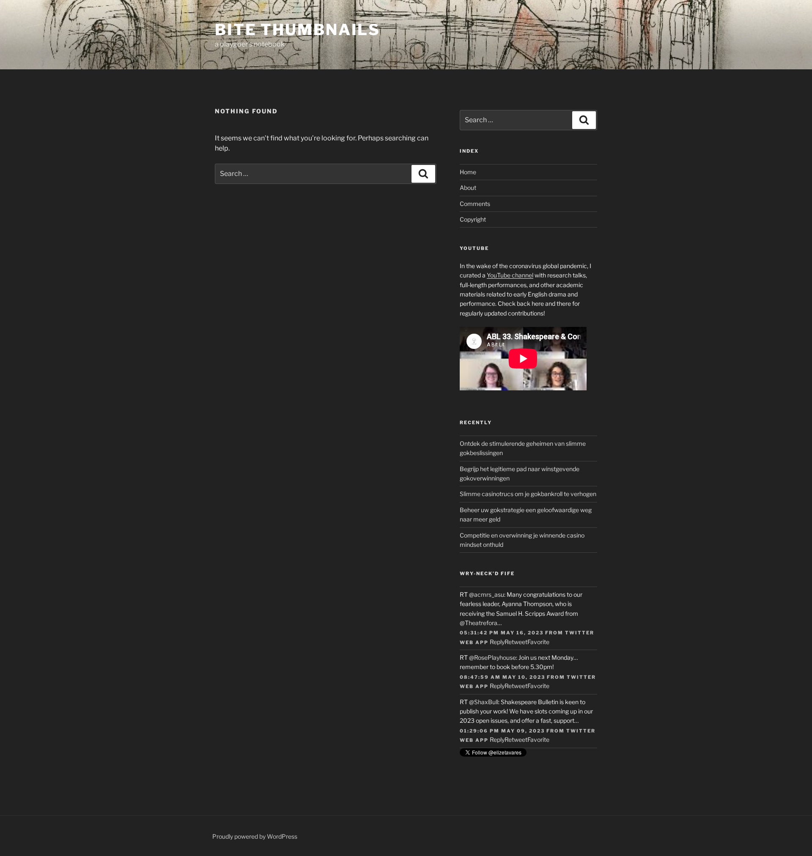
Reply (497, 641)
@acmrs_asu (486, 594)
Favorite (538, 641)
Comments (475, 203)
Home (468, 172)
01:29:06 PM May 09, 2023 (502, 731)
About (468, 187)
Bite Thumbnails (297, 29)
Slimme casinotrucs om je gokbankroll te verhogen (528, 493)
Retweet (516, 641)
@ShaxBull (483, 701)
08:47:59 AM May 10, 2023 (502, 677)
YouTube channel (510, 275)
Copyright (473, 219)
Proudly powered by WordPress (254, 836)
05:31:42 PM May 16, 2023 (501, 633)
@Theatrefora (478, 622)
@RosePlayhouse (492, 657)
